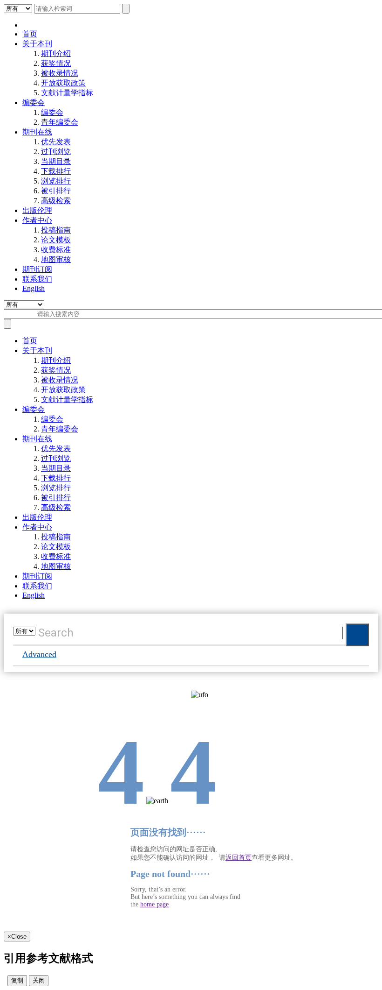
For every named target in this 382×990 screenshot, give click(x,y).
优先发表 (56, 142)
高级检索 (56, 201)
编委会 (33, 102)
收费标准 (56, 250)
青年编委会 (59, 122)
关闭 (39, 980)
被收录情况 (59, 73)
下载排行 (56, 171)
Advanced (39, 654)
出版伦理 (37, 210)
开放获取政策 (63, 83)
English (33, 288)
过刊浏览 (56, 152)
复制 (17, 980)
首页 (29, 34)
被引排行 (56, 191)
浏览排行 (56, 181)
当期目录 (56, 161)
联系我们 (37, 279)
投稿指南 (56, 230)
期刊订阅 (37, 269)
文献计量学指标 (67, 93)
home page (154, 904)
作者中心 (37, 220)
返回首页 (238, 857)
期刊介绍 (56, 53)
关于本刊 (37, 44)
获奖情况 (56, 63)
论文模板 (56, 240)
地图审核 (56, 259)
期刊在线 (37, 132)
